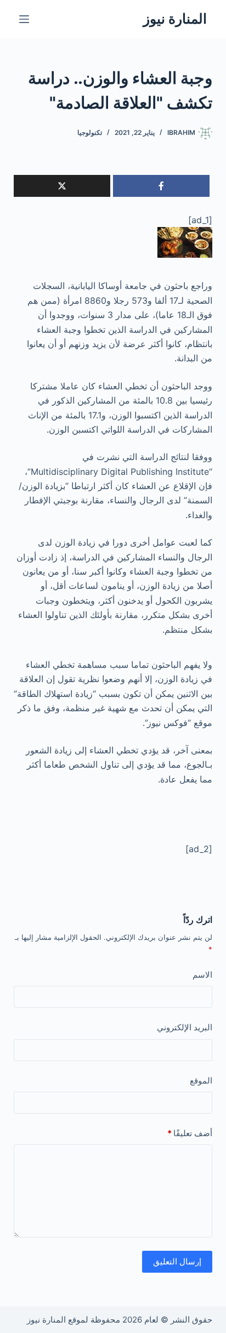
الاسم (202, 974)
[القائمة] (24, 19)
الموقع (201, 1080)
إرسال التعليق (177, 1261)
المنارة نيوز (175, 18)
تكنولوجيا (89, 132)
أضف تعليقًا (189, 1133)
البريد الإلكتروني (184, 1027)
